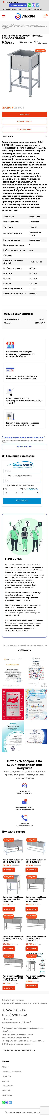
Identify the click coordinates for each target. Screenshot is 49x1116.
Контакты (7, 1095)
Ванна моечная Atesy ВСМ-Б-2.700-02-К (12, 861)
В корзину (24, 114)
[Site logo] (24, 16)
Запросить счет (24, 446)
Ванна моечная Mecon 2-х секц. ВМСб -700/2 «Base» (13, 938)
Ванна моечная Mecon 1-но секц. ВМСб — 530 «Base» (13, 899)
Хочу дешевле (24, 129)
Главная (5, 25)
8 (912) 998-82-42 (14, 1015)
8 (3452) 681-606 (33, 9)
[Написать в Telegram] (37, 5)
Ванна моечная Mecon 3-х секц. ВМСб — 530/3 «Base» (36, 938)
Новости (6, 1090)
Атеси (42, 319)
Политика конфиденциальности (18, 1050)
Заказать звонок (18, 5)
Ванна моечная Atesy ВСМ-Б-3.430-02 (35, 861)
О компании (8, 1085)
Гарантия (6, 1076)
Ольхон (17, 1112)
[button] (9, 870)
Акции (5, 1066)
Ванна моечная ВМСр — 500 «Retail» (35, 977)
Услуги (5, 1081)
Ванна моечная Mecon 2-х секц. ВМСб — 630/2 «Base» (36, 899)
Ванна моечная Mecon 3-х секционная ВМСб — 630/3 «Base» (13, 978)
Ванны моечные (24, 27)
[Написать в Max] (33, 5)
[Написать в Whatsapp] (29, 5)
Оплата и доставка (11, 1071)
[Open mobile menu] (3, 16)
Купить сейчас (24, 122)
